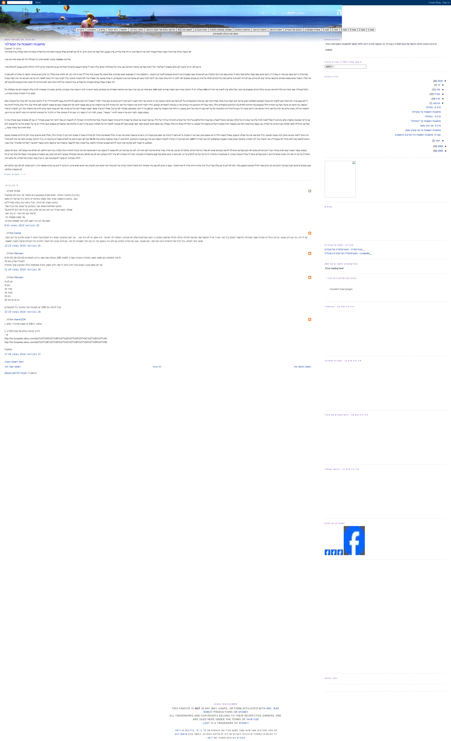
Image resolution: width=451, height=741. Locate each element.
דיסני (178, 730)
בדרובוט (189, 730)
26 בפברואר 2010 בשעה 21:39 (23, 269)
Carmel (17, 233)
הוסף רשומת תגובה (14, 361)
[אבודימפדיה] (354, 554)
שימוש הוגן (181, 734)
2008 (440, 151)
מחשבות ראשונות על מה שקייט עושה (423, 130)
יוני (438, 85)
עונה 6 (8, 174)
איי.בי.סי (201, 730)
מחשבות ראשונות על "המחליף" (425, 121)
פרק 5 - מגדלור (433, 107)
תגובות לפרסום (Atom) (16, 373)
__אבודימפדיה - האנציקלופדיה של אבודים (345, 249)
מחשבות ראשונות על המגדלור (25, 44)
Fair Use (253, 719)
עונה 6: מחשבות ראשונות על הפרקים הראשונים (418, 134)
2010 (440, 81)
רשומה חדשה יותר (302, 366)
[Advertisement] (339, 616)
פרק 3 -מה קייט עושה (430, 125)
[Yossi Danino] (327, 554)
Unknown (18, 253)
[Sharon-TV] (340, 196)
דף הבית (157, 366)
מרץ (437, 98)
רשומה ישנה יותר (13, 366)
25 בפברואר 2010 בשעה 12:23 (23, 245)
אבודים (241, 737)
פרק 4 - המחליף (433, 116)
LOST (206, 723)
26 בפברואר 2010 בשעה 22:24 (23, 312)
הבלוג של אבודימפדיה (392, 12)
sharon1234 (20, 319)
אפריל (437, 94)
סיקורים (15, 174)
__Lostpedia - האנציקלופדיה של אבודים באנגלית (348, 253)
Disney (244, 712)
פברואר (436, 103)
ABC (269, 708)
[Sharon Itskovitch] (340, 554)
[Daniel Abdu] (333, 554)
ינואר (437, 140)
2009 (440, 146)
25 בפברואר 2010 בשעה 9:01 (22, 225)
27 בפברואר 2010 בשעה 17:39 (23, 354)
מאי (438, 89)
